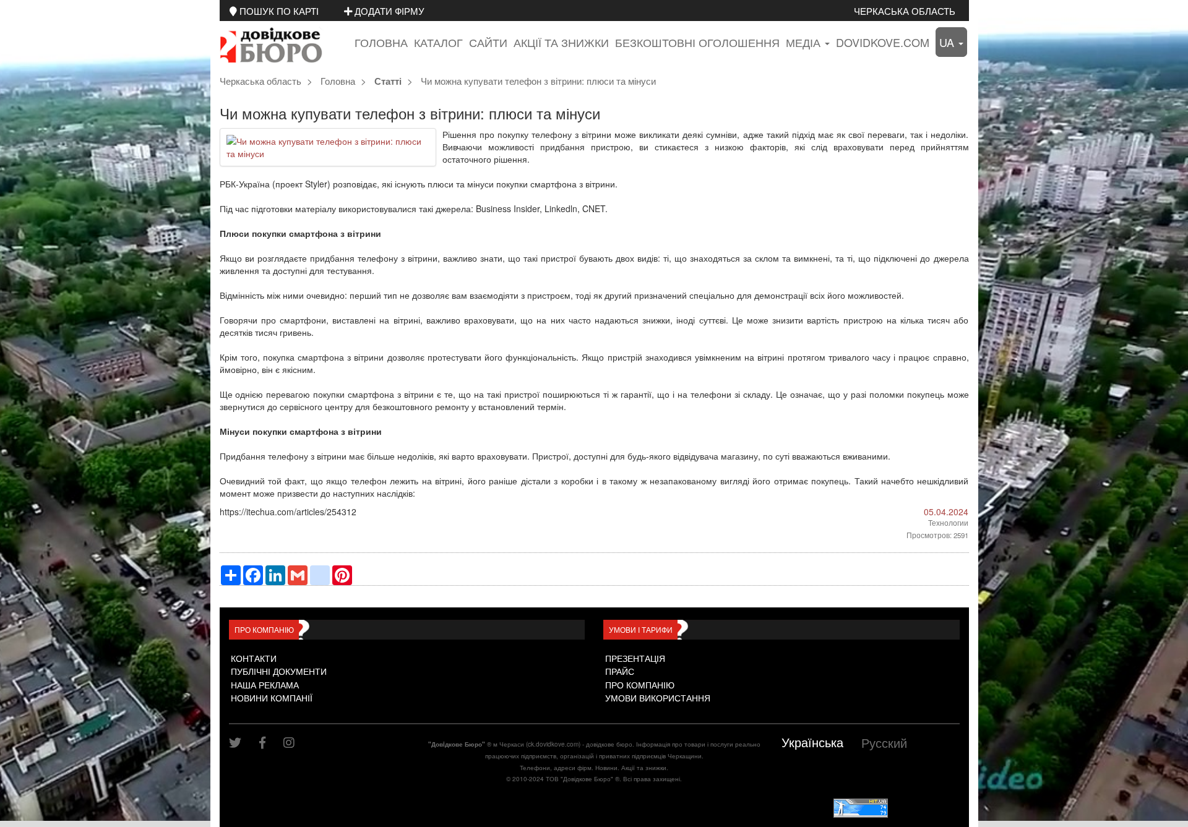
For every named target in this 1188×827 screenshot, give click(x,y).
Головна (381, 42)
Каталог (438, 42)
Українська (812, 742)
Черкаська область (904, 10)
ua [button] (948, 42)
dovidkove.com (882, 42)
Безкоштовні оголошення (697, 42)
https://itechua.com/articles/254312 (288, 511)
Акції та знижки (561, 42)
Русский (884, 743)
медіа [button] (805, 42)
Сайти (488, 42)
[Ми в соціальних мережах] (240, 743)
